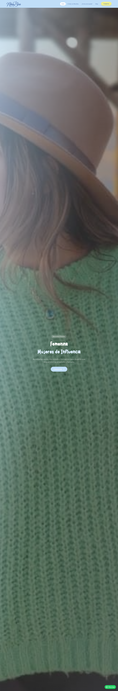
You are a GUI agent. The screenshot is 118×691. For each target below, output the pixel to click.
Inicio (62, 4)
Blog (97, 4)
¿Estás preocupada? (87, 4)
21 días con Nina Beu (73, 4)
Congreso (106, 4)
